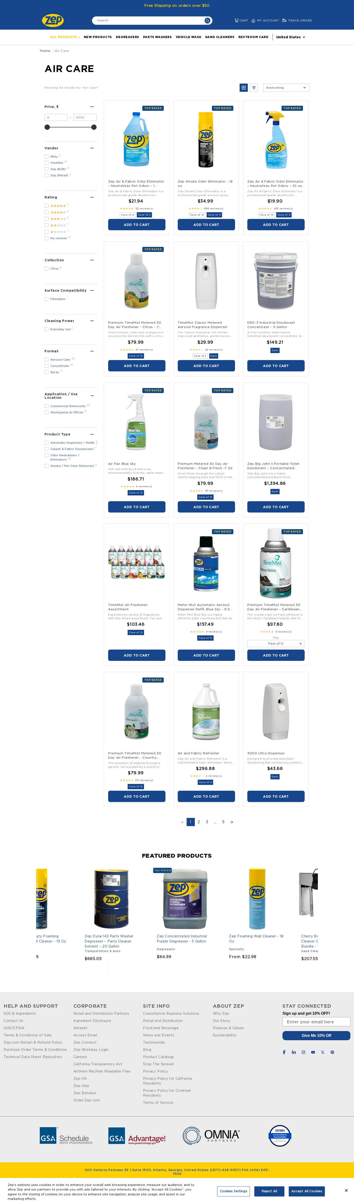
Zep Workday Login (91, 1050)
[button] (232, 20)
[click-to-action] (54, 20)
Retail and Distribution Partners (101, 1013)
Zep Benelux (84, 1093)
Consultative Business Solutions (171, 1013)
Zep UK (80, 1078)
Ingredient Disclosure (92, 1021)
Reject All (269, 1191)
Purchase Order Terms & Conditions (35, 1050)
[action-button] (207, 21)
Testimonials (154, 1042)
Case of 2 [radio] (144, 215)
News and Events (158, 1035)
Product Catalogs (158, 1057)
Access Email (85, 1035)
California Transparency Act (98, 1064)
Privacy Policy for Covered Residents (167, 1093)
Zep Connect (85, 1042)
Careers (80, 1057)
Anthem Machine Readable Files (102, 1071)
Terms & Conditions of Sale (28, 1035)
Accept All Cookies (306, 1191)
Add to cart (137, 224)
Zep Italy (81, 1086)
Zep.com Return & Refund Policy (33, 1042)
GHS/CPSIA (14, 1028)
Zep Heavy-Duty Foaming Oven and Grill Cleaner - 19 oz (39, 939)
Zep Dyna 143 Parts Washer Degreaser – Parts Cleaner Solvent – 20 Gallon (109, 941)
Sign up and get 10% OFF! (306, 1013)
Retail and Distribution (163, 1021)
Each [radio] (213, 356)
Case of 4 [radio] (127, 215)
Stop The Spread (158, 1064)
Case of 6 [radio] (200, 356)
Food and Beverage (161, 1028)
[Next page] (232, 822)
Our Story (221, 1021)
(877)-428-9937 (225, 1170)
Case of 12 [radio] (197, 215)
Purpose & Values (228, 1028)
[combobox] (152, 21)
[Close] (346, 1190)
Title (276, 638)
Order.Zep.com (86, 1100)
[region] (177, 1191)
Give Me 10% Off (316, 1035)
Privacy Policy (155, 1071)
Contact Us (13, 1021)
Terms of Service (158, 1103)
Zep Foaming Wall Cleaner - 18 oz (256, 939)
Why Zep (221, 1013)
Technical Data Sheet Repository (33, 1057)
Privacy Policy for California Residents (167, 1081)
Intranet (80, 1028)
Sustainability (224, 1035)
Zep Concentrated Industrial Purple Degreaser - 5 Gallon (182, 939)
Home (45, 51)
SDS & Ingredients (20, 1013)
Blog (147, 1050)
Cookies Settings (233, 1191)
